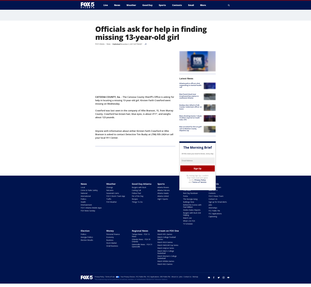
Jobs (210, 205)
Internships (213, 208)
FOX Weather (111, 202)
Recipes (135, 199)
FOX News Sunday (88, 211)
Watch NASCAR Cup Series (167, 245)
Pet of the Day (137, 196)
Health (83, 202)
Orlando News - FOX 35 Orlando (141, 240)
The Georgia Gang (190, 199)
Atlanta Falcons (163, 190)
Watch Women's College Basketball (167, 257)
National (84, 193)
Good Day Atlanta (141, 183)
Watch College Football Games (166, 238)
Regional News (140, 230)
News (108, 44)
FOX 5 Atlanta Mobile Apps (91, 208)
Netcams (109, 190)
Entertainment (86, 205)
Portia (185, 196)
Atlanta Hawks (163, 193)
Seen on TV (213, 190)
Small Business (112, 246)
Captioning (213, 216)
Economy (110, 237)
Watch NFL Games (164, 234)
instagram (223, 277)
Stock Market (111, 243)
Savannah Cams (112, 193)
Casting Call (136, 190)
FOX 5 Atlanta (99, 44)
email (228, 277)
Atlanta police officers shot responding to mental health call (190, 85)
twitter (219, 277)
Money (110, 230)
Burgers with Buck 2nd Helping (192, 214)
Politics (83, 199)
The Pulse (187, 190)
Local (83, 187)
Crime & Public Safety (89, 190)
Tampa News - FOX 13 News (141, 235)
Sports (161, 183)
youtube (209, 277)
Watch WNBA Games (165, 261)
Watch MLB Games (165, 242)
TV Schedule (188, 224)
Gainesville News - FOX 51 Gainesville (142, 245)
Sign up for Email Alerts (218, 202)
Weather (111, 183)
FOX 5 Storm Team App (115, 196)
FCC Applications (215, 213)
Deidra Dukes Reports (191, 210)
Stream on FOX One (168, 230)
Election (85, 230)
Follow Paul (136, 193)
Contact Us (213, 199)
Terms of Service (199, 182)
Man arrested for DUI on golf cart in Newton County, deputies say (190, 129)
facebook (214, 277)
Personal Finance (113, 234)
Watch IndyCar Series (165, 248)
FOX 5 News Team (216, 196)
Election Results (87, 240)
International (86, 196)
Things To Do (137, 202)
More (203, 5)
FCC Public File (214, 211)
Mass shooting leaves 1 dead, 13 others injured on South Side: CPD (190, 118)
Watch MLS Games (165, 264)
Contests (212, 193)
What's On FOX (189, 221)
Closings (109, 187)
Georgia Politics (87, 237)
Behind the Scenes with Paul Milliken (192, 206)
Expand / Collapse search (228, 5)
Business (109, 240)
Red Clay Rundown (190, 193)
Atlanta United (163, 196)
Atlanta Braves (163, 187)
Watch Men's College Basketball (165, 252)
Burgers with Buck (139, 187)
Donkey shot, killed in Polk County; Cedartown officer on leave (190, 107)
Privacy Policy (200, 180)
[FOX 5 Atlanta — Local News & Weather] (89, 5)
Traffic (108, 199)
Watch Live (187, 218)
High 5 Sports (162, 199)
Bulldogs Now (188, 202)
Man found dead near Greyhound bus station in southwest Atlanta (189, 96)
